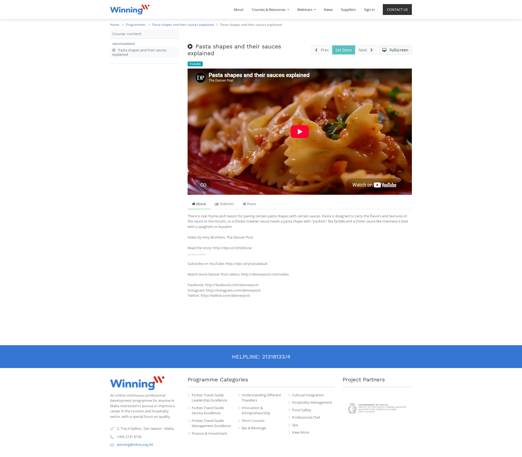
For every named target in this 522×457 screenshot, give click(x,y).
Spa (295, 424)
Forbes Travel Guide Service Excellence (208, 410)
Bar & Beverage (254, 427)
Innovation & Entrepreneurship (256, 410)
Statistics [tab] (226, 203)
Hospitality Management (312, 402)
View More (300, 432)
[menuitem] (239, 9)
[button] (144, 44)
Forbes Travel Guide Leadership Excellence (209, 398)
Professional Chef (306, 417)
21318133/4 (276, 356)
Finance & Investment (209, 433)
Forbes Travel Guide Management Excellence (211, 423)
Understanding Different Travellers (261, 398)
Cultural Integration (308, 395)
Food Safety (301, 409)
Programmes (136, 24)
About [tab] (200, 203)
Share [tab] (251, 203)
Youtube (195, 64)
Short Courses (253, 420)
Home (114, 24)
